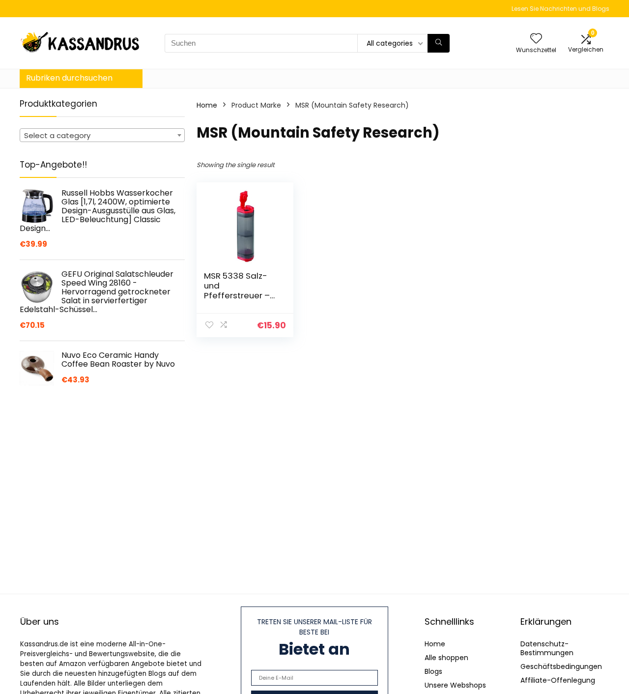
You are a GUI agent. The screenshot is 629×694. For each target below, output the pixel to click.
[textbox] (102, 136)
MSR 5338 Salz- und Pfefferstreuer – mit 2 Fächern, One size (237, 295)
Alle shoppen (446, 658)
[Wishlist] (536, 39)
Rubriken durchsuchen (69, 78)
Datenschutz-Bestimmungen (546, 648)
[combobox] (102, 135)
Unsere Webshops (455, 685)
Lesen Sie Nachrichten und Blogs (560, 8)
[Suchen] (439, 43)
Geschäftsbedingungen (561, 666)
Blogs (433, 671)
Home (207, 105)
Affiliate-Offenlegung (557, 680)
